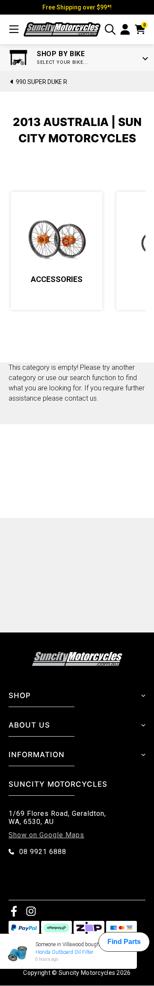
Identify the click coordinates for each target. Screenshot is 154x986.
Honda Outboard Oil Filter (64, 952)
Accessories (57, 279)
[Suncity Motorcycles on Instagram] (31, 911)
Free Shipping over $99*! (77, 7)
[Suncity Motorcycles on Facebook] (14, 911)
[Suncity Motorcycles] (62, 29)
